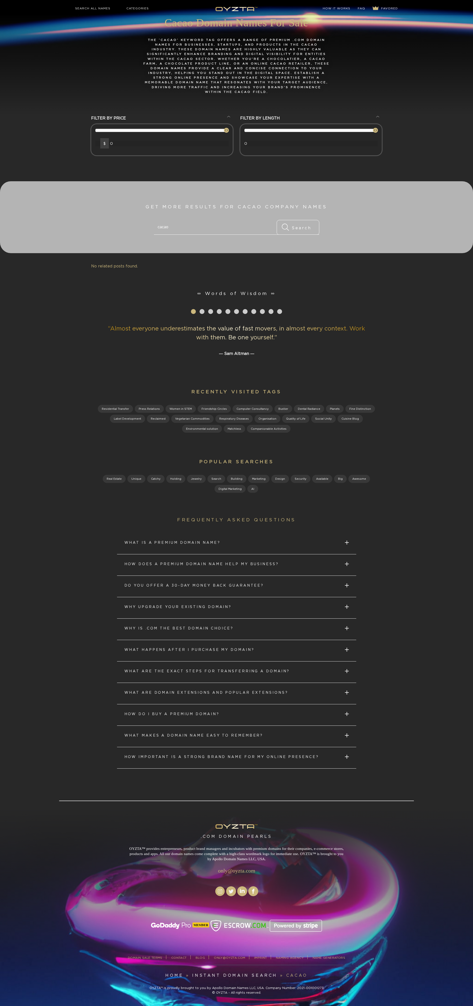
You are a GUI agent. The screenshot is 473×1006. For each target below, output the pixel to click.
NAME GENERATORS (329, 957)
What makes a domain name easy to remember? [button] (193, 735)
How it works (336, 8)
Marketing (259, 478)
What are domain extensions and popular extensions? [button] (206, 692)
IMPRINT (260, 957)
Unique (136, 478)
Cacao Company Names (282, 206)
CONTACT (179, 957)
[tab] (236, 543)
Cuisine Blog (350, 418)
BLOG (200, 957)
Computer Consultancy (252, 408)
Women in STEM (180, 408)
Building (236, 478)
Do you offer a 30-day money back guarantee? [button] (194, 585)
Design (280, 478)
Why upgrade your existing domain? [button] (178, 607)
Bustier (283, 408)
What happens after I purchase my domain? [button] (189, 649)
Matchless (234, 428)
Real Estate (114, 478)
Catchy (156, 478)
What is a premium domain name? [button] (172, 542)
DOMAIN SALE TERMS (145, 957)
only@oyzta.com (236, 871)
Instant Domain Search (234, 975)
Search (216, 478)
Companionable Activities (269, 428)
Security (300, 478)
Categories (137, 8)
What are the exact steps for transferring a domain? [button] (207, 671)
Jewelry (196, 478)
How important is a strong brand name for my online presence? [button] (221, 757)
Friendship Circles (214, 408)
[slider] (226, 130)
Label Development (127, 418)
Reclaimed (158, 418)
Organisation (267, 418)
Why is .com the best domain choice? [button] (179, 628)
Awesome (359, 478)
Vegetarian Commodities (192, 418)
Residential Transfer (115, 408)
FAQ (361, 8)
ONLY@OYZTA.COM (229, 957)
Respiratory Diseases (234, 418)
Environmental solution (202, 428)
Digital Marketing (230, 488)
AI (252, 488)
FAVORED (389, 8)
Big (340, 478)
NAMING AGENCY (290, 957)
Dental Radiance (309, 408)
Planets (335, 408)
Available (322, 478)
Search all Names (92, 8)
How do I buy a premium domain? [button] (172, 714)
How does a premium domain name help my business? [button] (201, 564)
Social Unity (323, 418)
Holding (175, 478)
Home (174, 975)
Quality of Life (295, 418)
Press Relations (149, 408)
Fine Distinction (360, 408)
